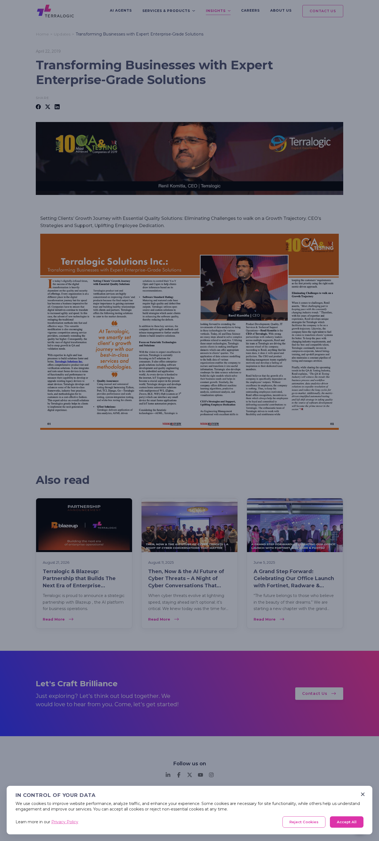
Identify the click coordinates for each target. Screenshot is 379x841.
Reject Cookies (304, 822)
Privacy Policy (64, 821)
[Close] (363, 794)
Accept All (347, 822)
